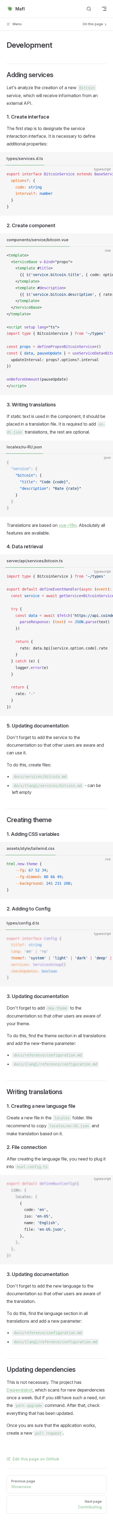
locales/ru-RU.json (24, 447)
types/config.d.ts (23, 923)
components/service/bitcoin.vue (38, 239)
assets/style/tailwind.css (31, 848)
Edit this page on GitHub (36, 1459)
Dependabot (20, 1390)
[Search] (88, 8)
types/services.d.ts (25, 158)
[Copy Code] (104, 174)
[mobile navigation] (104, 9)
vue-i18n (68, 525)
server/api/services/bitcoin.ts (35, 560)
